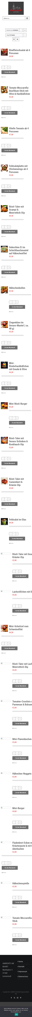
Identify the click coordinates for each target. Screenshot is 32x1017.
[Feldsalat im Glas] (4, 521)
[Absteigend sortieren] (25, 30)
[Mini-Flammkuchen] (6, 742)
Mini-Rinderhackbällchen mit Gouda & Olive (19, 366)
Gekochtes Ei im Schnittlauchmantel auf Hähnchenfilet (18, 250)
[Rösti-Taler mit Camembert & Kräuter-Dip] (4, 480)
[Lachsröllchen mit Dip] (6, 595)
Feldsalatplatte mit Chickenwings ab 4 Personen (18, 169)
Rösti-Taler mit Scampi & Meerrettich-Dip (17, 209)
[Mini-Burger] (6, 811)
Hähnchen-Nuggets (21, 773)
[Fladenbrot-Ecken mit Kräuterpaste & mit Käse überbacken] (6, 846)
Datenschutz (23, 976)
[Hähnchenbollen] (4, 289)
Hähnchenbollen (17, 287)
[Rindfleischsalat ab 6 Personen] (4, 52)
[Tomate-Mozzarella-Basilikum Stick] (6, 921)
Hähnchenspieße (20, 883)
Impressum (22, 971)
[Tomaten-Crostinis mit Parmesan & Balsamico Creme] (6, 705)
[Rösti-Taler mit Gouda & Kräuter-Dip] (6, 557)
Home (20, 961)
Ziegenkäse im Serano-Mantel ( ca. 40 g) (19, 325)
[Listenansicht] (17, 39)
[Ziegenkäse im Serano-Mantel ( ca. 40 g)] (4, 324)
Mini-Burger (18, 808)
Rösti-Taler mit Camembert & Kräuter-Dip (16, 481)
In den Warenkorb (10, 72)
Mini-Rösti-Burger (18, 403)
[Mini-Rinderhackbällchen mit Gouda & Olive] (4, 365)
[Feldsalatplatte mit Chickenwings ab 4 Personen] (4, 168)
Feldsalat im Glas (17, 519)
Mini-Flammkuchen (22, 739)
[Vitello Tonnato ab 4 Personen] (4, 130)
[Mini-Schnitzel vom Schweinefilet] (4, 628)
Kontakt (21, 966)
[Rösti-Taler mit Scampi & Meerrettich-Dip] (4, 208)
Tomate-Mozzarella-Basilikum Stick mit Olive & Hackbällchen (19, 90)
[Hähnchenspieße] (6, 887)
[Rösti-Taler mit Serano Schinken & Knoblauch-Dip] (4, 440)
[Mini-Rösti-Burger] (4, 405)
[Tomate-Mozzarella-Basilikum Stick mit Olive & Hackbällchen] (4, 89)
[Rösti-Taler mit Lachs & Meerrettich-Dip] (6, 667)
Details (4, 77)
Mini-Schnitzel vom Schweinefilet (18, 628)
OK (16, 1014)
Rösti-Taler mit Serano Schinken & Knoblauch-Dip (18, 441)
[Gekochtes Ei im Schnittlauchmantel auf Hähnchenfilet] (4, 249)
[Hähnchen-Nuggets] (6, 777)
